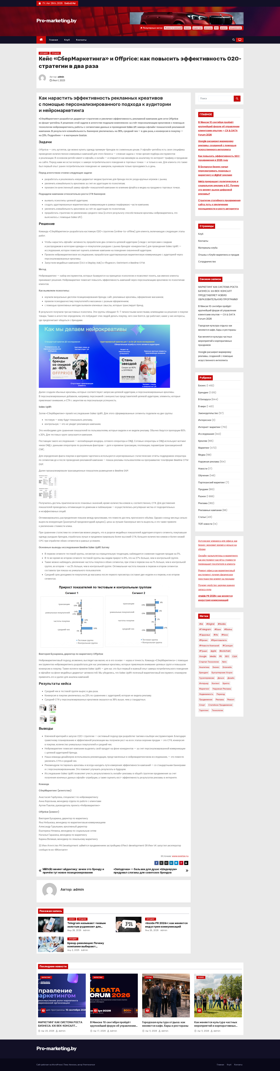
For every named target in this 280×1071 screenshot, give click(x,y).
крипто (226, 683)
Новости (202, 468)
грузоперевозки (206, 677)
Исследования (206, 434)
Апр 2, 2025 (73, 950)
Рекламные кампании (210, 510)
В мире (202, 406)
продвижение (235, 28)
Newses (73, 1064)
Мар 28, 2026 (74, 930)
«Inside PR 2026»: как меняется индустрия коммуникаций (166, 925)
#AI (201, 624)
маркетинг (197, 28)
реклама (208, 28)
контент (215, 683)
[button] (233, 39)
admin (61, 77)
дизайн (231, 677)
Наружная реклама (208, 461)
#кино (224, 634)
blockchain (225, 651)
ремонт (224, 28)
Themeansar (89, 1064)
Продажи (55, 53)
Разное (202, 496)
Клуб (67, 39)
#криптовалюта (219, 640)
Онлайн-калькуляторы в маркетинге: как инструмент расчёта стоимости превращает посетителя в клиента (218, 560)
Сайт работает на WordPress (49, 1064)
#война (228, 629)
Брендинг (44, 53)
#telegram (205, 629)
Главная (53, 39)
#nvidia (222, 624)
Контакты (81, 39)
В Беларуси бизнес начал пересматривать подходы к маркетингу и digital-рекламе (215, 171)
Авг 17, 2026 (99, 1030)
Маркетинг (203, 447)
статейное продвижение (220, 704)
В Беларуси (204, 399)
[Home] (41, 40)
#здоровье (204, 634)
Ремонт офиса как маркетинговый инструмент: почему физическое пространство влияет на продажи (216, 575)
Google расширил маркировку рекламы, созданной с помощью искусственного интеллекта (217, 145)
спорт (202, 704)
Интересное (204, 420)
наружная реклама (222, 688)
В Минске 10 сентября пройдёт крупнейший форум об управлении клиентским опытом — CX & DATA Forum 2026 (113, 1027)
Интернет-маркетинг (209, 427)
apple (213, 651)
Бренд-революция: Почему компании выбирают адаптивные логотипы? (85, 947)
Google (202, 656)
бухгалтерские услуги (222, 672)
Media (213, 656)
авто (224, 661)
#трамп (203, 651)
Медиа (201, 454)
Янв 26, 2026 (152, 930)
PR (220, 656)
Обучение (203, 475)
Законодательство (208, 413)
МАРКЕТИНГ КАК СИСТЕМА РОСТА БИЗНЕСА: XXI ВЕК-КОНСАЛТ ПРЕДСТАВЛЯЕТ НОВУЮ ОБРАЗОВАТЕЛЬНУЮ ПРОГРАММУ (60, 1027)
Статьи (202, 517)
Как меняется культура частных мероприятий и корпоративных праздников (215, 341)
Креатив (202, 441)
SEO (216, 28)
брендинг (203, 672)
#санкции (228, 645)
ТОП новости (205, 524)
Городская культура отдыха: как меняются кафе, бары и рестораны (165, 1024)
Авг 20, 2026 (48, 1030)
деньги (221, 677)
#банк (217, 629)
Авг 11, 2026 (151, 1030)
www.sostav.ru (180, 856)
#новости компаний (173, 28)
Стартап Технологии (209, 661)
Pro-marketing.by (56, 21)
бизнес (187, 28)
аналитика (204, 667)
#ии (216, 634)
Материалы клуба (207, 247)
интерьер (203, 683)
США (234, 656)
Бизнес (72, 919)
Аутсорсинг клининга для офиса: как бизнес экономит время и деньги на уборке (217, 545)
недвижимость (206, 694)
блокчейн (227, 667)
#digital (210, 624)
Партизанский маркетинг (211, 482)
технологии (217, 710)
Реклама (203, 503)
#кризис (203, 640)
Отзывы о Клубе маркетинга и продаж (218, 254)
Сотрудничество (207, 261)
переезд (221, 694)
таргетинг (204, 710)
